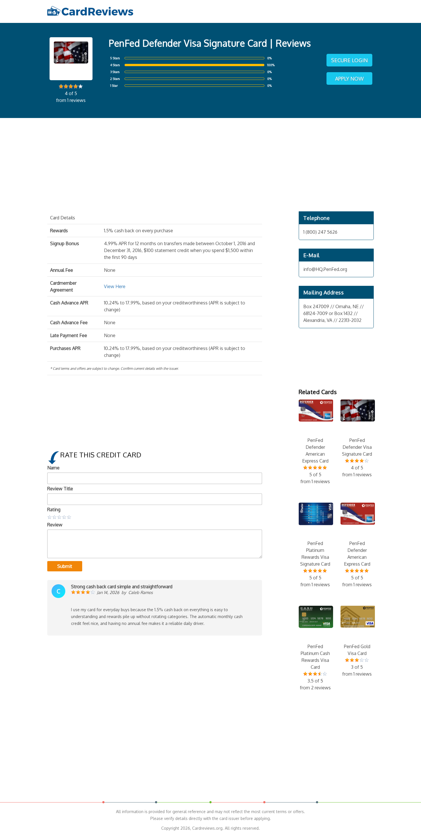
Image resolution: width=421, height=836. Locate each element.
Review (54, 525)
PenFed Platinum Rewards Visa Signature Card (315, 563)
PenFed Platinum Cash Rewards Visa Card (315, 667)
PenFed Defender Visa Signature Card (357, 457)
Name (53, 468)
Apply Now (349, 78)
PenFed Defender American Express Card (315, 460)
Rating (53, 509)
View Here (114, 286)
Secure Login (349, 60)
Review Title (60, 488)
